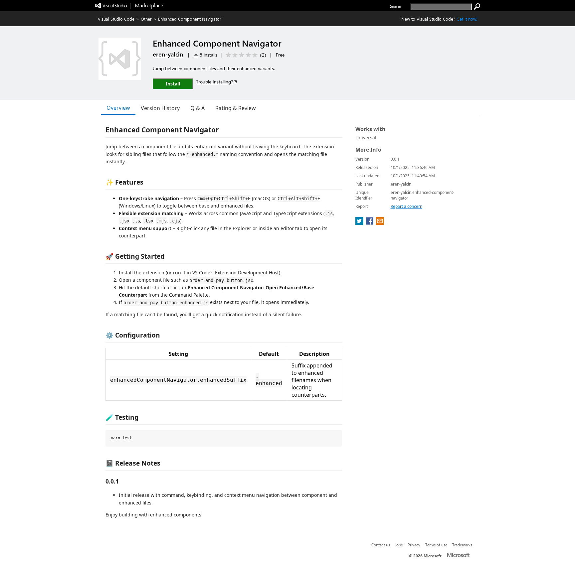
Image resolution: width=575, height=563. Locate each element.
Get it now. (467, 19)
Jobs (399, 544)
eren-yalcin (168, 54)
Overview (118, 107)
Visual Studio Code (116, 19)
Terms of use (436, 544)
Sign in (395, 6)
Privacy (414, 544)
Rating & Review (235, 108)
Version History (160, 108)
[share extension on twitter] (360, 222)
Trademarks (462, 544)
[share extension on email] (379, 222)
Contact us (380, 544)
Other (146, 19)
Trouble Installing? (214, 81)
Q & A (197, 108)
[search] (477, 6)
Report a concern (406, 206)
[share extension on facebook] (370, 222)
